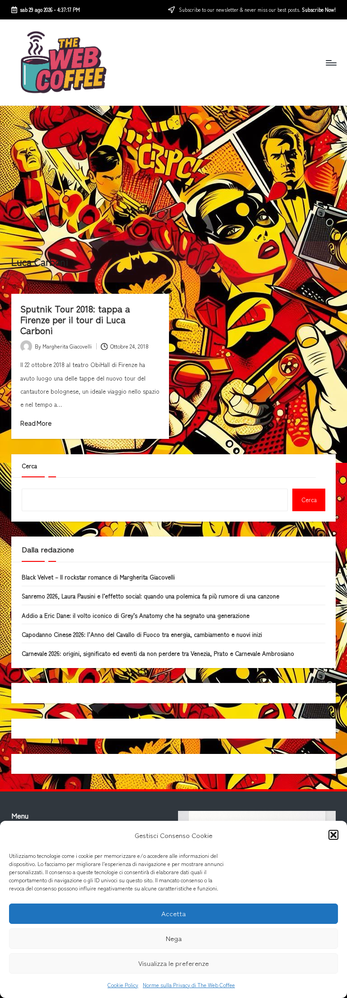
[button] (333, 834)
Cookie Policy (123, 985)
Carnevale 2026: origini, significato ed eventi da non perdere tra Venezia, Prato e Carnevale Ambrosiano (158, 653)
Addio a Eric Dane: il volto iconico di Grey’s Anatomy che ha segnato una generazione (135, 615)
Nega (174, 938)
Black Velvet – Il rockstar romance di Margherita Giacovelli (98, 577)
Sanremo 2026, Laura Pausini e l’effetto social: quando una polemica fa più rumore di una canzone (150, 596)
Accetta (173, 913)
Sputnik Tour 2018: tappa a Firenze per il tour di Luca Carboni (75, 319)
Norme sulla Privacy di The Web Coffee (189, 985)
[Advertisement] (173, 173)
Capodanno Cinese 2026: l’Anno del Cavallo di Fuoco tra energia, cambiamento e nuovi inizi (142, 634)
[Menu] (330, 62)
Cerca (29, 465)
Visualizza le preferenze (173, 963)
